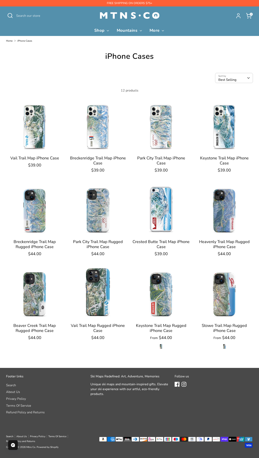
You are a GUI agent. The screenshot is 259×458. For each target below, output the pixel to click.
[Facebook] (177, 384)
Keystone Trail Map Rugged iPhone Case (161, 328)
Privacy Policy (16, 399)
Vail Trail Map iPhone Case (34, 158)
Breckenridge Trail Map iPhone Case (98, 160)
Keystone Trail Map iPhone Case (224, 160)
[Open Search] (10, 16)
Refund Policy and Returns (25, 412)
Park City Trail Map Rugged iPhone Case (98, 244)
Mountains (128, 30)
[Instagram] (184, 384)
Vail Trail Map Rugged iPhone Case (98, 328)
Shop (100, 30)
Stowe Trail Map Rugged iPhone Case (224, 328)
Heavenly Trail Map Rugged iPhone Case (224, 244)
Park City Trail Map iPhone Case (161, 160)
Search (11, 385)
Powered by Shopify (47, 447)
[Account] (238, 16)
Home (9, 40)
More (155, 30)
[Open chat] (13, 445)
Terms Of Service (18, 405)
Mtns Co (30, 447)
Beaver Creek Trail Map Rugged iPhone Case (34, 328)
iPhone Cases (24, 40)
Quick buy (35, 147)
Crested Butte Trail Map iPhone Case (161, 244)
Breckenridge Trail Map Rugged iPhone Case (35, 244)
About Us (13, 392)
